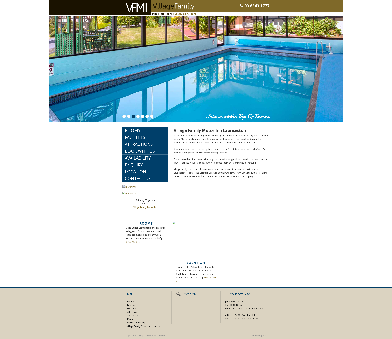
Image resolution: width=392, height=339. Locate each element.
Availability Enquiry (138, 161)
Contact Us (138, 178)
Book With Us (140, 151)
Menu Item (132, 319)
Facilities (135, 137)
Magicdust (262, 336)
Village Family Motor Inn (145, 207)
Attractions (139, 144)
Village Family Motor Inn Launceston (160, 7)
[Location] (196, 240)
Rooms (132, 130)
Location (135, 171)
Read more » (133, 241)
